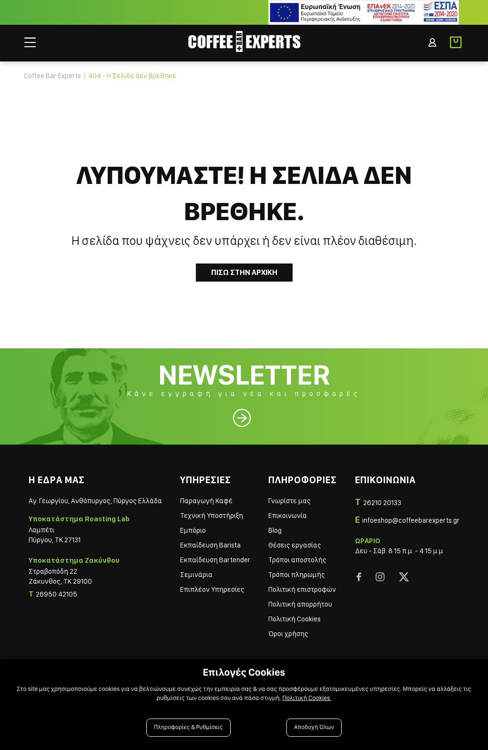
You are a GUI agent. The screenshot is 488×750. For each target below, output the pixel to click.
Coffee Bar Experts (52, 75)
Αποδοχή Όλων (314, 727)
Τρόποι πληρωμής (296, 574)
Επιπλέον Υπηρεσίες (212, 589)
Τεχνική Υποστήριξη (211, 515)
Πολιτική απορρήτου (300, 604)
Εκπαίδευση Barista (210, 545)
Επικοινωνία (287, 515)
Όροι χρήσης (288, 633)
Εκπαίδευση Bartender (215, 560)
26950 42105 (56, 594)
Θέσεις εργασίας (294, 545)
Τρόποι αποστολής (297, 560)
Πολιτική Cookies (294, 619)
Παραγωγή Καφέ (206, 501)
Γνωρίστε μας (289, 501)
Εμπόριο (193, 530)
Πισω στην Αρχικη (244, 272)
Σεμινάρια (196, 574)
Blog (275, 530)
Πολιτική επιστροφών (302, 589)
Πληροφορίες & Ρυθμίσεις (188, 727)
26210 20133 (382, 502)
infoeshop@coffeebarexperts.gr (410, 520)
